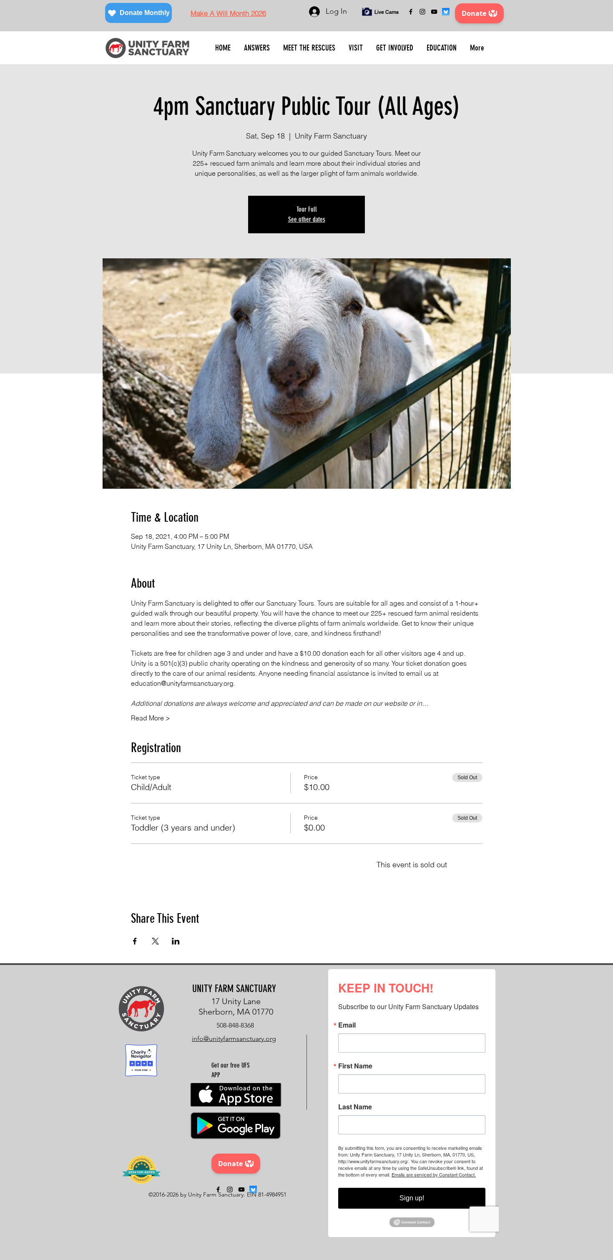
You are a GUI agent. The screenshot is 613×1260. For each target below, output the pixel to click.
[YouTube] (434, 11)
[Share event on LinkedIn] (176, 941)
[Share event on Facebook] (135, 941)
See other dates (306, 219)
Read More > (150, 718)
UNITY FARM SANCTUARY (234, 989)
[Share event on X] (155, 941)
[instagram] (422, 11)
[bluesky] (446, 11)
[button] (257, 48)
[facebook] (411, 11)
